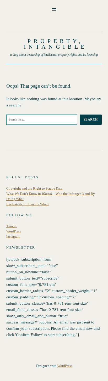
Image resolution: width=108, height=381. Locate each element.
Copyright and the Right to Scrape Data (34, 188)
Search (91, 119)
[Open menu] (54, 9)
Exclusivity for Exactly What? (27, 204)
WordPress (13, 231)
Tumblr (11, 226)
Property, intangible (55, 44)
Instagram (13, 236)
